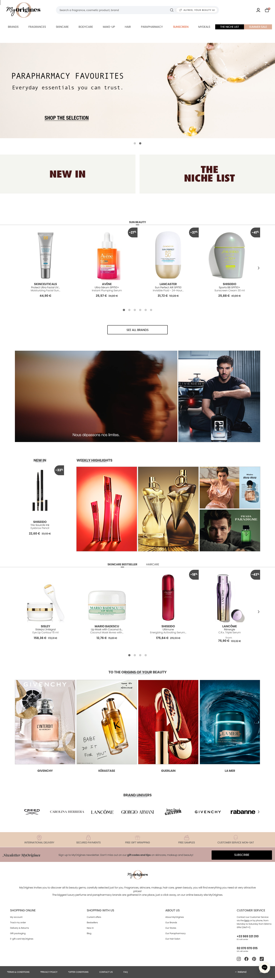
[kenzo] (173, 812)
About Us (172, 910)
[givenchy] (208, 812)
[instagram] (239, 959)
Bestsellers (92, 922)
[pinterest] (254, 959)
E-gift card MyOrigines (21, 938)
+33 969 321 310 (247, 936)
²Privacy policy (48, 972)
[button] (135, 143)
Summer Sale (258, 27)
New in (90, 928)
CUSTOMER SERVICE (251, 910)
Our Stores (170, 928)
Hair (128, 27)
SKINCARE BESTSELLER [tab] (122, 564)
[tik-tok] (262, 959)
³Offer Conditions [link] (78, 972)
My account (16, 917)
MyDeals (204, 27)
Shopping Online (23, 910)
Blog (89, 933)
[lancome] (102, 812)
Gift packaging (18, 933)
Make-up (109, 27)
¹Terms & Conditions (18, 972)
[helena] (67, 812)
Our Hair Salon (172, 938)
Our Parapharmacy (175, 933)
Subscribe (241, 855)
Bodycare (86, 27)
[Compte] (258, 10)
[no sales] (137, 90)
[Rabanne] (243, 812)
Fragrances (37, 27)
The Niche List (229, 27)
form (246, 920)
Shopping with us (100, 910)
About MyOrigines (174, 917)
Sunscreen (180, 27)
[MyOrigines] (23, 10)
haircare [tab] (152, 564)
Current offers (94, 917)
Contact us (106, 972)
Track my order (18, 922)
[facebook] (246, 959)
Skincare (62, 27)
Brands (13, 27)
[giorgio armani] (137, 812)
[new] (67, 174)
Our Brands (171, 922)
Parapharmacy (152, 27)
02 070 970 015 (247, 948)
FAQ (125, 972)
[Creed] (32, 812)
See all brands (137, 330)
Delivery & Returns (19, 928)
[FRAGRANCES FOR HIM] (207, 174)
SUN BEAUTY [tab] (137, 222)
